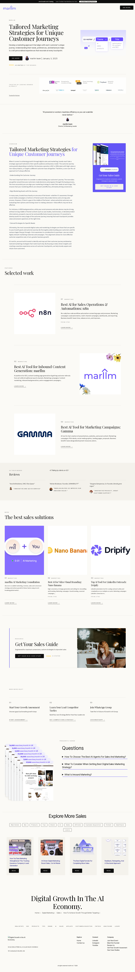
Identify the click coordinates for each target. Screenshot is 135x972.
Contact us (80, 943)
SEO (27, 926)
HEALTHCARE (108, 926)
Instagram (95, 943)
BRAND (50, 926)
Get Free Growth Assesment (117, 948)
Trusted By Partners (14, 95)
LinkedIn (95, 941)
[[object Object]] (9, 8)
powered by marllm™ (67, 971)
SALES (61, 926)
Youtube (95, 945)
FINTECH (98, 926)
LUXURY (117, 926)
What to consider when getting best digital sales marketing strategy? (93, 766)
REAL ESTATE (19, 926)
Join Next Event (112, 941)
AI (56, 926)
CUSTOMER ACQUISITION (84, 926)
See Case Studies (113, 950)
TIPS (43, 926)
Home (79, 941)
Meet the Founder (113, 943)
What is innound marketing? (78, 774)
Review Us (111, 945)
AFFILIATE (69, 926)
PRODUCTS (35, 926)
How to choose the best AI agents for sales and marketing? (95, 756)
